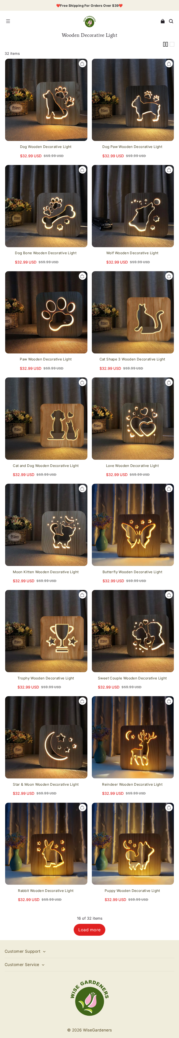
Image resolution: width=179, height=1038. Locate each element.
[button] (8, 21)
